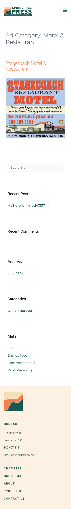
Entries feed (17, 355)
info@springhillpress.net (19, 455)
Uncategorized (20, 311)
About (9, 483)
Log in (13, 348)
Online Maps (15, 476)
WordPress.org (20, 370)
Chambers (13, 468)
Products (12, 491)
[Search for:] (35, 167)
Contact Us (14, 498)
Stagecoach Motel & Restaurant (26, 66)
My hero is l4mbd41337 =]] (28, 205)
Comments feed (21, 363)
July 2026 (15, 273)
